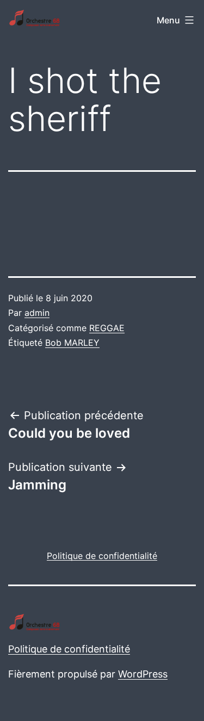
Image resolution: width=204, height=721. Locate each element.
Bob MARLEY (72, 342)
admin (37, 312)
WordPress (143, 674)
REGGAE (107, 327)
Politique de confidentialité (69, 649)
